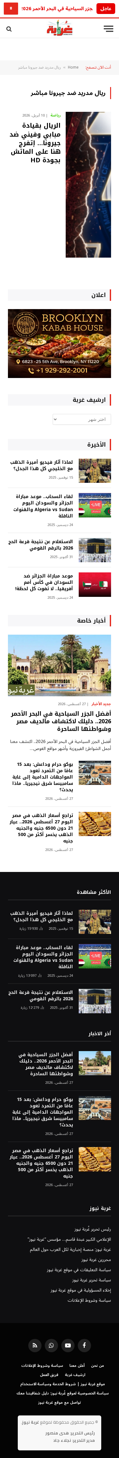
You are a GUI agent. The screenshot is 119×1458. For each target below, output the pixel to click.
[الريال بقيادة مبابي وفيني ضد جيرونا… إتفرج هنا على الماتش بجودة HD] (88, 185)
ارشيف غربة (75, 1375)
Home (73, 67)
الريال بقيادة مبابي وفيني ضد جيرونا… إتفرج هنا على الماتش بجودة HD (35, 142)
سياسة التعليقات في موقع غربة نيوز (79, 1269)
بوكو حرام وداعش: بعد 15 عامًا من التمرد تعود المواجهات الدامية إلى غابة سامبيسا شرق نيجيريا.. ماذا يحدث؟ (42, 777)
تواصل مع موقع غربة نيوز (59, 1403)
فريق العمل (49, 1375)
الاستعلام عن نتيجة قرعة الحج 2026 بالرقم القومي (40, 544)
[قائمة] (108, 29)
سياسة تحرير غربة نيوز (91, 1280)
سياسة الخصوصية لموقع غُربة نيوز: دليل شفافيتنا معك (63, 1393)
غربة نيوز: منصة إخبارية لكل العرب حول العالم (70, 1249)
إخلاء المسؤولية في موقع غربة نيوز (81, 1290)
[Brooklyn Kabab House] (59, 376)
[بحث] (9, 29)
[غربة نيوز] (59, 28)
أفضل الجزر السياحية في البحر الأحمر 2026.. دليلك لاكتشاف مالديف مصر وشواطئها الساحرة (61, 721)
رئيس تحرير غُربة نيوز (93, 1229)
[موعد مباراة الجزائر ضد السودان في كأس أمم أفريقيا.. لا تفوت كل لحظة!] (95, 584)
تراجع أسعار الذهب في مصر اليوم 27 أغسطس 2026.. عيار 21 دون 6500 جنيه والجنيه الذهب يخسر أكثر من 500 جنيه (41, 828)
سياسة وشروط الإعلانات (89, 1300)
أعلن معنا (77, 1366)
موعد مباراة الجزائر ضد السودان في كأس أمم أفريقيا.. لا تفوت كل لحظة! (44, 582)
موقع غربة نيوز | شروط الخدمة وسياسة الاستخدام (62, 1384)
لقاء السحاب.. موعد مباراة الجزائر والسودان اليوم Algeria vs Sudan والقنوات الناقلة (43, 506)
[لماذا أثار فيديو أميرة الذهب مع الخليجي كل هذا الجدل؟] (95, 471)
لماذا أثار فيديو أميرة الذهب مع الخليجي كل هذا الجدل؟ (41, 465)
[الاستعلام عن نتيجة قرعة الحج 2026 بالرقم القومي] (95, 550)
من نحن (97, 1366)
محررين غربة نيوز (96, 1259)
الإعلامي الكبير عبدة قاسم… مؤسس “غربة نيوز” (69, 1239)
